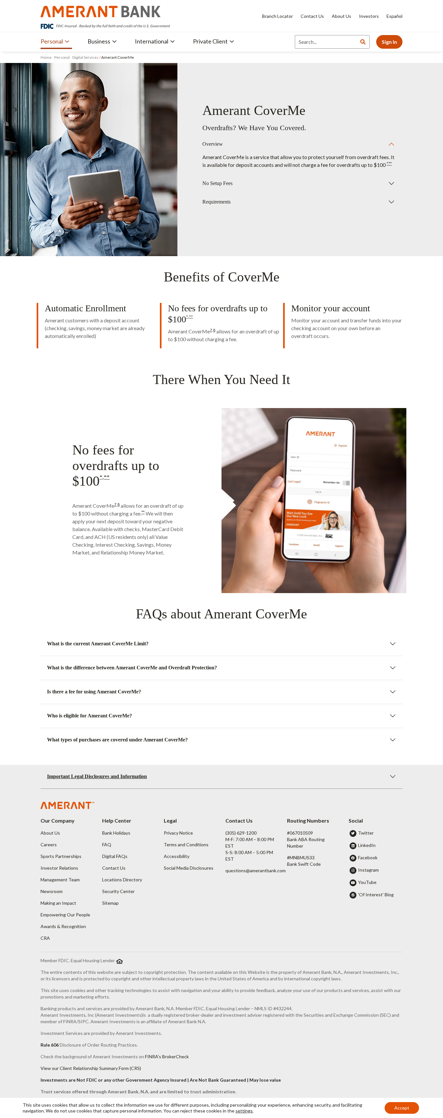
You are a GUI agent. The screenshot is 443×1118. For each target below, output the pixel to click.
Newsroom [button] (52, 891)
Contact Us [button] (114, 868)
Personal (62, 57)
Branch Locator (277, 16)
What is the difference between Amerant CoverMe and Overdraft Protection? (132, 667)
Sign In (389, 42)
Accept (401, 1108)
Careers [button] (49, 844)
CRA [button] (45, 938)
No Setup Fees (217, 183)
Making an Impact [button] (58, 903)
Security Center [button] (118, 891)
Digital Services (85, 57)
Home (46, 57)
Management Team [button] (60, 879)
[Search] (362, 41)
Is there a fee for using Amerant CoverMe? (94, 691)
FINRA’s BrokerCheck (167, 1056)
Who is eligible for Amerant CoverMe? (89, 715)
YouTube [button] (367, 882)
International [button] (151, 41)
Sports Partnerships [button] (61, 856)
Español (394, 16)
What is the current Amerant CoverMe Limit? (98, 643)
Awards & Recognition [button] (63, 926)
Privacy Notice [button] (178, 833)
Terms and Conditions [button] (186, 844)
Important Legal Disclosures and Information (97, 776)
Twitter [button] (366, 833)
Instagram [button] (368, 870)
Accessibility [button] (176, 856)
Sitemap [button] (110, 903)
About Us (341, 16)
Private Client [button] (210, 41)
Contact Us (312, 16)
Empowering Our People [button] (65, 914)
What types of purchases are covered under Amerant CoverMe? (117, 739)
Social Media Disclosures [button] (188, 868)
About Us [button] (50, 833)
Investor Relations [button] (59, 868)
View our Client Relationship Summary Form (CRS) (91, 1068)
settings (244, 1110)
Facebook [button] (367, 857)
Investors (369, 16)
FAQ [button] (106, 844)
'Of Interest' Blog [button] (376, 894)
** (390, 163)
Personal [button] (52, 41)
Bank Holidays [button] (116, 833)
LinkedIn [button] (367, 845)
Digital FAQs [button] (114, 856)
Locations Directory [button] (122, 879)
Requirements (216, 202)
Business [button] (99, 41)
